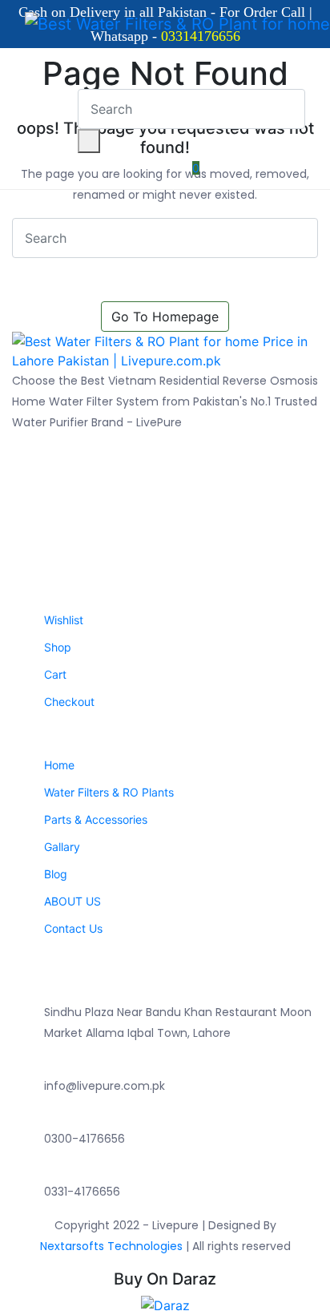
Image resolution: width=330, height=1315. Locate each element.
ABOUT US (72, 901)
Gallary (62, 846)
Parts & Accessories (95, 819)
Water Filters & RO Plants (109, 792)
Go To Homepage (165, 317)
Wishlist (63, 620)
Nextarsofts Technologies (113, 1246)
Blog (55, 874)
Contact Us (73, 928)
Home (59, 765)
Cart (55, 674)
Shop (57, 647)
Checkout (69, 701)
